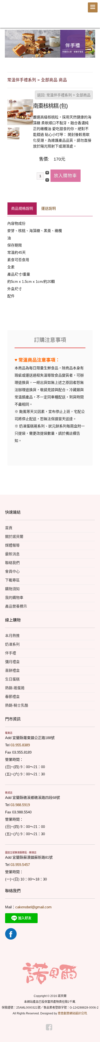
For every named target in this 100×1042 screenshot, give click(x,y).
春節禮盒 (12, 697)
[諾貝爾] (50, 973)
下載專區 (12, 580)
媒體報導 (12, 545)
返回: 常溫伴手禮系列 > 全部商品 (64, 95)
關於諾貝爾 (14, 536)
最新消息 (12, 554)
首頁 (8, 528)
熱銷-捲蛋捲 (15, 688)
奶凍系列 (12, 644)
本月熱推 (12, 635)
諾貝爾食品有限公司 (32, 15)
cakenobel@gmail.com (33, 907)
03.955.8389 (20, 745)
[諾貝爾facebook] (11, 933)
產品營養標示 (16, 606)
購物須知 (12, 589)
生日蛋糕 (12, 679)
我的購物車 (14, 597)
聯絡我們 (12, 563)
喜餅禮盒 (12, 670)
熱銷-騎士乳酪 (16, 705)
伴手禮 (10, 653)
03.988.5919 (20, 805)
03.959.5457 (20, 865)
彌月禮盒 (12, 662)
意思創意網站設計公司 (72, 1013)
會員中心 (12, 571)
